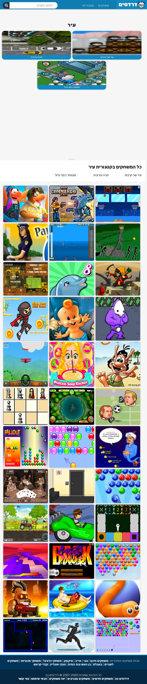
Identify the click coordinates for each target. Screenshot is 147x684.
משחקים (103, 5)
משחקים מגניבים (78, 678)
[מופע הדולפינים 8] (71, 294)
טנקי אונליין (58, 664)
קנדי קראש (41, 664)
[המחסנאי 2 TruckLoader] (25, 294)
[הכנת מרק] (71, 386)
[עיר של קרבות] (106, 43)
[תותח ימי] (71, 260)
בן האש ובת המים (79, 664)
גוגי (85, 661)
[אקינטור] (118, 466)
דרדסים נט (122, 678)
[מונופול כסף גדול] (71, 73)
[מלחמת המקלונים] (118, 260)
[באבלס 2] (25, 466)
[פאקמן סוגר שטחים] (25, 651)
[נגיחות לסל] (118, 221)
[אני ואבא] (118, 339)
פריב (78, 661)
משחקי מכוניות (31, 661)
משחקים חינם (99, 661)
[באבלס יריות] (118, 502)
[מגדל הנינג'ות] (25, 339)
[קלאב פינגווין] (25, 221)
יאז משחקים (57, 678)
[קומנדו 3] (71, 221)
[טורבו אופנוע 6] (71, 616)
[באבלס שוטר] (118, 651)
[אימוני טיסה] (25, 386)
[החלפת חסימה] (118, 541)
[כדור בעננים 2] (25, 578)
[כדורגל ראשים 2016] (118, 424)
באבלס (97, 664)
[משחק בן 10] (71, 424)
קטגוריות (88, 5)
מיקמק (68, 661)
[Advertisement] (103, 14)
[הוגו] (118, 386)
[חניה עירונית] (36, 43)
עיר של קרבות (106, 57)
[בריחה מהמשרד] (71, 502)
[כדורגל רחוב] (71, 578)
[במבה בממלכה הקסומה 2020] (71, 339)
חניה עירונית (36, 57)
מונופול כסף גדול (72, 87)
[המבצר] (118, 294)
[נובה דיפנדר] (25, 616)
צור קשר (23, 678)
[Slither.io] (118, 616)
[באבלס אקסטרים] (118, 578)
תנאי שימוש (39, 678)
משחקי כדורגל (52, 661)
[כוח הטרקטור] (25, 541)
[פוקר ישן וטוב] (25, 502)
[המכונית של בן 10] (71, 541)
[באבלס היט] (71, 466)
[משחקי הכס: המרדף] (71, 651)
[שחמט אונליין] (25, 424)
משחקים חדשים (102, 678)
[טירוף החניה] (25, 260)
